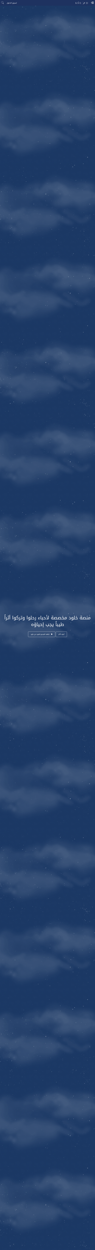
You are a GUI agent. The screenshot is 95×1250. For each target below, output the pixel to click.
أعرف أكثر (61, 634)
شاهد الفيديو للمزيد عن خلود (40, 634)
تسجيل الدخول (12, 2)
